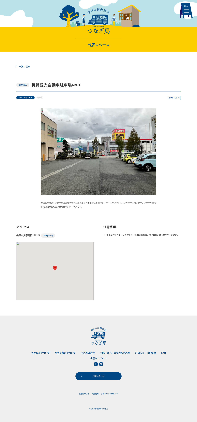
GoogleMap (48, 235)
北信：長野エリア (25, 98)
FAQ (163, 353)
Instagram (101, 364)
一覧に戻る (24, 66)
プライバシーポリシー (109, 394)
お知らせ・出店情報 (145, 353)
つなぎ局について (40, 353)
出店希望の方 (88, 353)
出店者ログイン (98, 358)
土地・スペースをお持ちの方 (115, 353)
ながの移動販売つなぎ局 (98, 21)
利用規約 (95, 394)
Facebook (96, 364)
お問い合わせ (98, 376)
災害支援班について (65, 353)
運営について (84, 394)
